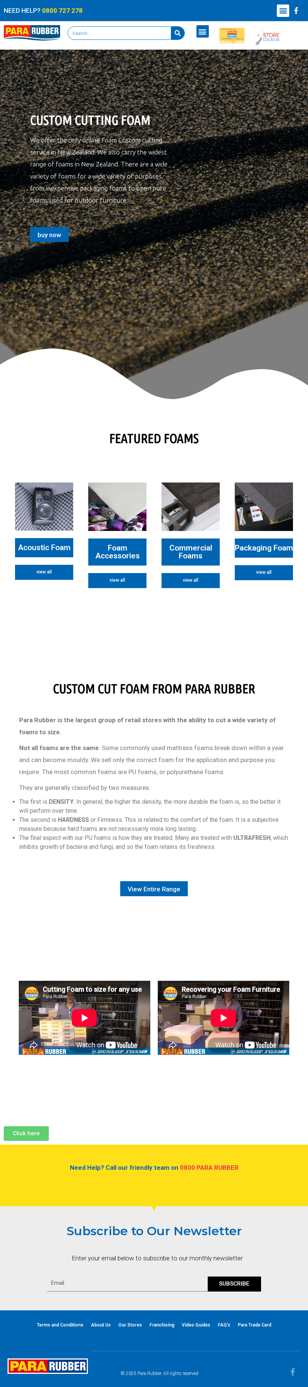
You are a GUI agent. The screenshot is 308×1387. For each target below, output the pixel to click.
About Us (101, 1325)
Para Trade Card (254, 1325)
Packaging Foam (264, 547)
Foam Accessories (117, 551)
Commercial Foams (190, 551)
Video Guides (196, 1325)
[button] (283, 11)
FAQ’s (224, 1325)
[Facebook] (296, 10)
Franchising (161, 1325)
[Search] (177, 33)
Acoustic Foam (44, 547)
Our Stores (130, 1325)
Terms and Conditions (60, 1325)
